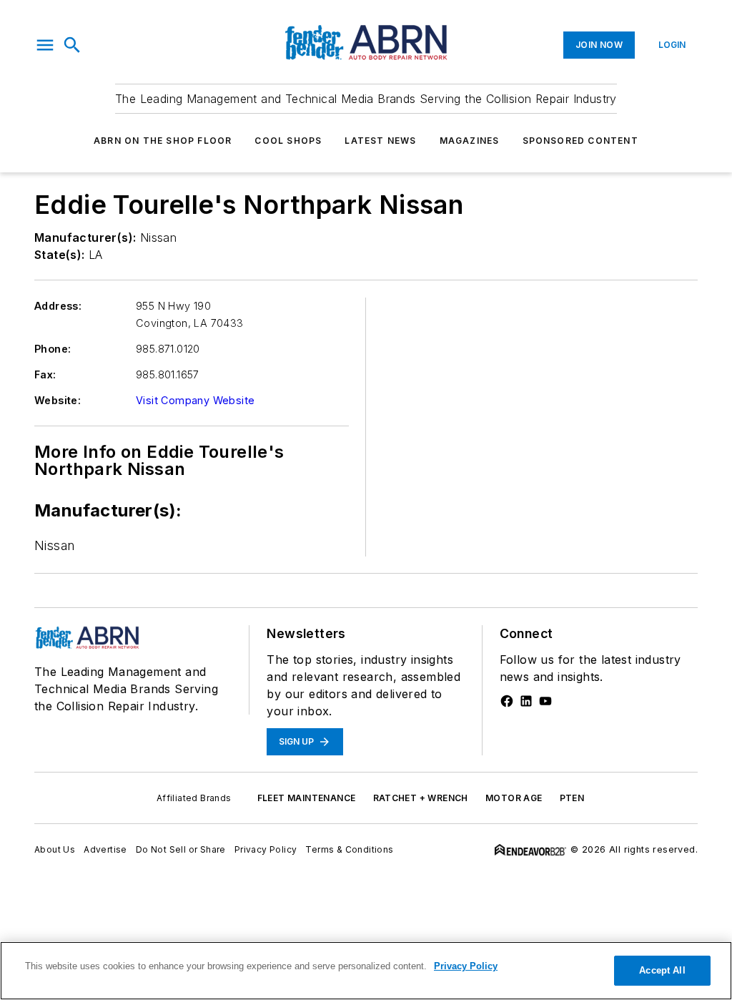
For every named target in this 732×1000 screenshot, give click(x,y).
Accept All (662, 970)
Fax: (45, 374)
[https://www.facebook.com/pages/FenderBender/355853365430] (507, 701)
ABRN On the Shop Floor (163, 140)
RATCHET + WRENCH (420, 798)
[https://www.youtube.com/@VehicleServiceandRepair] (545, 701)
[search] (72, 45)
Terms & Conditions (349, 849)
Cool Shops (288, 140)
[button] (45, 45)
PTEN (572, 798)
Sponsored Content (580, 140)
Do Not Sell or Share (181, 849)
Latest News (380, 140)
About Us (54, 849)
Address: (57, 306)
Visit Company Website (195, 400)
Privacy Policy (265, 849)
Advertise (105, 849)
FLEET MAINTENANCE (306, 798)
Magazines (470, 140)
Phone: (52, 349)
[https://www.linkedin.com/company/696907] (526, 701)
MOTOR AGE (514, 798)
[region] (366, 970)
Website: (57, 400)
